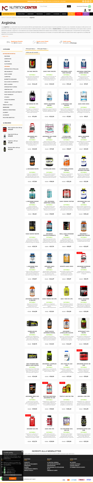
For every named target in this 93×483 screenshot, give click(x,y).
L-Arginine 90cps (32, 169)
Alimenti (48, 14)
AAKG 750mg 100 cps (49, 299)
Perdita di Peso (7, 104)
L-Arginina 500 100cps (66, 104)
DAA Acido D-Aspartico (11, 81)
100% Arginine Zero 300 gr (15, 127)
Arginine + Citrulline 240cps (66, 332)
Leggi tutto (5, 36)
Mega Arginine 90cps (83, 137)
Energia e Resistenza (9, 110)
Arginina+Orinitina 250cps (32, 299)
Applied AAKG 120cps (49, 267)
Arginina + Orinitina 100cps (84, 234)
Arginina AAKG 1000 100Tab (66, 72)
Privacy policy (28, 470)
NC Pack (71, 14)
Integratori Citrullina (11, 69)
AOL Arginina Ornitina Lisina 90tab (49, 203)
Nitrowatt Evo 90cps (83, 332)
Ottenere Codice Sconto (77, 467)
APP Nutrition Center (53, 464)
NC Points (73, 462)
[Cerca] (69, 6)
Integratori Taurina (10, 87)
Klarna (26, 467)
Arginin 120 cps (32, 429)
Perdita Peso (21, 14)
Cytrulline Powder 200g (66, 137)
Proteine (7, 56)
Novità (86, 14)
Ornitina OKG (8, 89)
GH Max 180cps (32, 71)
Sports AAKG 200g (66, 266)
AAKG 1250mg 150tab (67, 201)
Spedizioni (27, 465)
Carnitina (7, 76)
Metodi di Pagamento (30, 464)
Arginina (7, 66)
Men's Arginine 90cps (49, 104)
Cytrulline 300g (49, 169)
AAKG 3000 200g (83, 104)
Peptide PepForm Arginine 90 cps (49, 397)
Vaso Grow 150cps (32, 234)
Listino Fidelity (74, 465)
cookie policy (6, 457)
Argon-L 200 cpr (84, 396)
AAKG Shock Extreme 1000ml (49, 332)
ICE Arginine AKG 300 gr (66, 429)
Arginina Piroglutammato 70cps (49, 235)
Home (3, 17)
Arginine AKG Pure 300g (49, 137)
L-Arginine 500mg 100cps (32, 202)
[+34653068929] (2, 478)
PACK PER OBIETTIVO (8, 117)
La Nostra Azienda (53, 462)
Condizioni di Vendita (31, 468)
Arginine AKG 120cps (32, 137)
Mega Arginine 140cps (83, 299)
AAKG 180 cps (49, 429)
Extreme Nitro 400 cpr (14, 147)
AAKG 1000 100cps (49, 71)
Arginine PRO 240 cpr (83, 202)
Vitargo (6, 97)
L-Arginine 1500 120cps (32, 267)
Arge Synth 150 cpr (13, 134)
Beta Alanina (8, 84)
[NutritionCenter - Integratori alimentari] (19, 8)
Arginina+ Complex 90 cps (49, 364)
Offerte (78, 14)
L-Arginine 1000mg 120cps (66, 169)
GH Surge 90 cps (32, 104)
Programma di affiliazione (55, 467)
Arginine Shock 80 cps (83, 364)
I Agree (13, 478)
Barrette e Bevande (10, 79)
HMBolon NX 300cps (32, 332)
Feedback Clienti (52, 470)
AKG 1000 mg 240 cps (66, 364)
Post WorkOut (8, 94)
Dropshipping (51, 465)
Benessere (31, 14)
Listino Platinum (75, 464)
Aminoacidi (7, 58)
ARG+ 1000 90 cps (67, 299)
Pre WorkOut (8, 71)
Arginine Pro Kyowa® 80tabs (83, 169)
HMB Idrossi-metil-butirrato (13, 92)
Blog (48, 468)
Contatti (27, 462)
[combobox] (55, 6)
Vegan (6, 102)
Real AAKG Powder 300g (67, 234)
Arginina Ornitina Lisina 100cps (84, 72)
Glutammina (8, 64)
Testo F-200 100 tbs (67, 396)
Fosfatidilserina (9, 99)
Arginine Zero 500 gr (32, 397)
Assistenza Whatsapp (82, 6)
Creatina (7, 61)
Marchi (64, 14)
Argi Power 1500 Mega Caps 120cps (32, 364)
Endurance (39, 14)
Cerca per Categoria (11, 17)
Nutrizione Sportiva (9, 14)
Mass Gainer (8, 74)
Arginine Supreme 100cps (83, 267)
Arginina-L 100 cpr (13, 141)
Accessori (56, 14)
